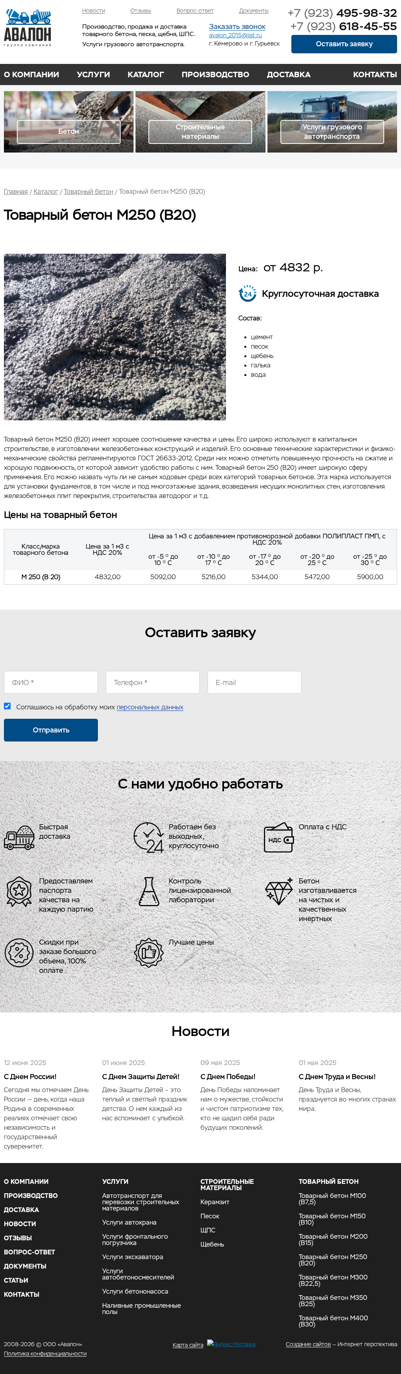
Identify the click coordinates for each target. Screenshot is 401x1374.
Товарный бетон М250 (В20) (333, 1260)
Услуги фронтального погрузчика (135, 1240)
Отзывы (140, 11)
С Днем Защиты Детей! (141, 1076)
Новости (93, 11)
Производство (215, 74)
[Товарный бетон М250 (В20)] (115, 418)
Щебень (212, 1244)
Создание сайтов (308, 1344)
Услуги (93, 74)
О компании (31, 74)
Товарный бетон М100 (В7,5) (332, 1199)
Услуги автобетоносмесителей (138, 1274)
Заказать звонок (237, 27)
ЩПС (207, 1230)
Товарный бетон (88, 191)
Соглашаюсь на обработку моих (99, 707)
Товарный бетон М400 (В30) (333, 1321)
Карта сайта (188, 1344)
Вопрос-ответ (195, 11)
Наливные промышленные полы (141, 1309)
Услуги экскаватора (132, 1257)
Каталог (146, 74)
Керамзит (214, 1202)
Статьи (16, 1281)
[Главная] (27, 28)
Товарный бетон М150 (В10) (332, 1219)
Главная (16, 191)
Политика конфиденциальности (45, 1354)
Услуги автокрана (129, 1223)
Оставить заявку (344, 43)
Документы (254, 11)
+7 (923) (342, 13)
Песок (209, 1216)
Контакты (375, 74)
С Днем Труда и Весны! (337, 1076)
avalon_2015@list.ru (235, 35)
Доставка (289, 74)
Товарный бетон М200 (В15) (333, 1240)
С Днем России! (30, 1076)
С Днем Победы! (228, 1076)
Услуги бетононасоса (135, 1292)
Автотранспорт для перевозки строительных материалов (140, 1202)
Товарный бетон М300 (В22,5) (333, 1280)
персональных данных (150, 707)
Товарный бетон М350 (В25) (333, 1301)
